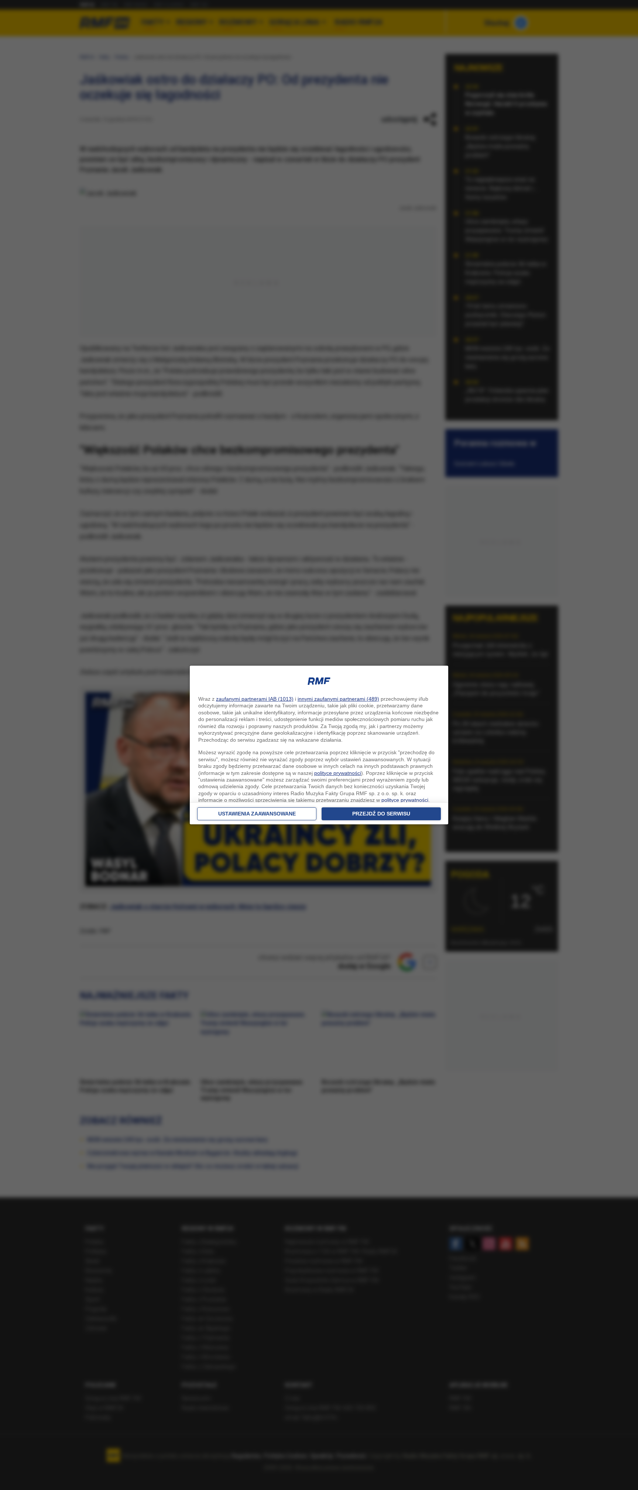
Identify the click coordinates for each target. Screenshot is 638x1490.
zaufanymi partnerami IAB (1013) (255, 699)
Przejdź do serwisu (381, 814)
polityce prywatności (337, 773)
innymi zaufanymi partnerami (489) (338, 699)
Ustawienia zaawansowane (257, 814)
